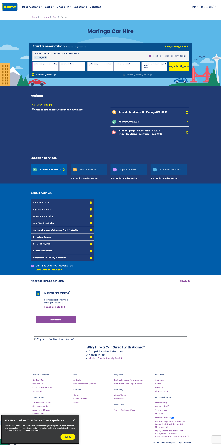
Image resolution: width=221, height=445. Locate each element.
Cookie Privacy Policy (32, 430)
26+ (146, 67)
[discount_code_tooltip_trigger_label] (55, 74)
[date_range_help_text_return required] (100, 66)
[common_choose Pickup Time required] (72, 66)
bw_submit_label (179, 66)
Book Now (55, 319)
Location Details (53, 307)
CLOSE (67, 437)
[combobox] (110, 56)
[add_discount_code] (33, 74)
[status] (40, 57)
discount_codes (44, 74)
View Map (184, 280)
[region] (40, 429)
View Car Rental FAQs (48, 269)
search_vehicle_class (137, 74)
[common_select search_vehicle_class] (124, 74)
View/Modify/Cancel (177, 46)
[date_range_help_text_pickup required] (45, 66)
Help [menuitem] (193, 7)
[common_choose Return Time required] (127, 66)
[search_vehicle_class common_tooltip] (151, 74)
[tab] (49, 169)
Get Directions (40, 104)
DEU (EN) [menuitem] (209, 7)
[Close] (73, 420)
